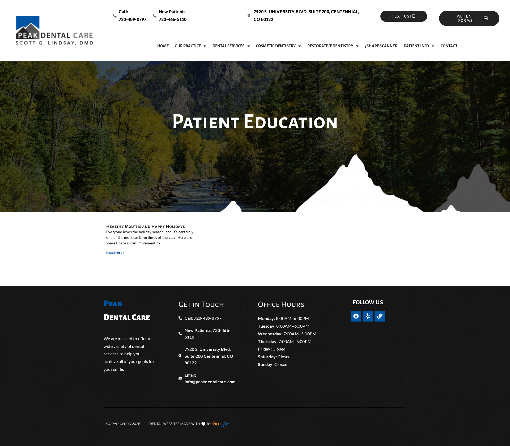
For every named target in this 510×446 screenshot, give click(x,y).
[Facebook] (356, 316)
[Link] (380, 316)
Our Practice (188, 46)
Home (163, 46)
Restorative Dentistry (330, 46)
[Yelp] (368, 316)
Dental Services (228, 46)
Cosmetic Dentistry (276, 46)
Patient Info (416, 46)
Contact (449, 46)
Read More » (115, 253)
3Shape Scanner (381, 46)
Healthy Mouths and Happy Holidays (145, 226)
